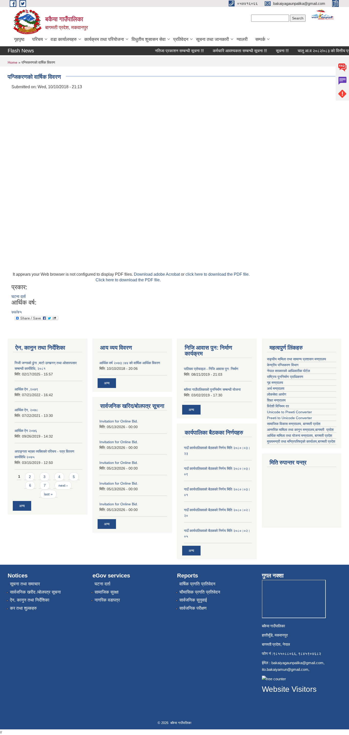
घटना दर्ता (18, 296)
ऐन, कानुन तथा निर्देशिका (29, 600)
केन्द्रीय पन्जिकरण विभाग (283, 365)
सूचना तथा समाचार (25, 584)
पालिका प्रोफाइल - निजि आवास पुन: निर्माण (211, 369)
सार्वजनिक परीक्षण (192, 608)
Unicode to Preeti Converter (289, 412)
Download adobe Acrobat (157, 274)
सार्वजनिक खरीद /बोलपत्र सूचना (35, 592)
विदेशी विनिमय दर (278, 406)
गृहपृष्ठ (19, 39)
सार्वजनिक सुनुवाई (193, 600)
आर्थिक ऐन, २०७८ (26, 410)
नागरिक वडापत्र (107, 600)
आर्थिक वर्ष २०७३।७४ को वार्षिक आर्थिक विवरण (129, 363)
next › (63, 485)
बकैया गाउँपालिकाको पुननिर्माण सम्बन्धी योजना (212, 389)
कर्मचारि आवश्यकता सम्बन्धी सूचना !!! (235, 51)
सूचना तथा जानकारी (212, 39)
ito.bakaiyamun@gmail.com (285, 669)
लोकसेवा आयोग (277, 394)
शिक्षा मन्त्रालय (277, 400)
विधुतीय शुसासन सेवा (149, 39)
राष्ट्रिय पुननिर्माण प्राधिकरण (285, 377)
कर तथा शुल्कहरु (23, 608)
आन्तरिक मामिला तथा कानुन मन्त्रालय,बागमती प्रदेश (301, 430)
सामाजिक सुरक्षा (107, 592)
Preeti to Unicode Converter (289, 418)
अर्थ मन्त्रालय (275, 388)
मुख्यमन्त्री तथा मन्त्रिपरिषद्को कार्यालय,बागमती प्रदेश (301, 441)
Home (12, 62)
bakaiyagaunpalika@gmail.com (297, 663)
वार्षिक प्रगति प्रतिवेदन (197, 584)
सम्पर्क (260, 39)
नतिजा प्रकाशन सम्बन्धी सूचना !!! (174, 51)
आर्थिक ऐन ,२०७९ (26, 389)
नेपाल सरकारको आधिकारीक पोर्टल (289, 371)
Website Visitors (289, 689)
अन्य (22, 506)
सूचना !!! (277, 51)
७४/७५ (16, 312)
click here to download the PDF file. (217, 274)
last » (48, 494)
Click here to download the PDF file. (128, 280)
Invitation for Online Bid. (118, 421)
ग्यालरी (242, 39)
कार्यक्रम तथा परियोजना (104, 39)
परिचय (37, 39)
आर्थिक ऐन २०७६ (26, 431)
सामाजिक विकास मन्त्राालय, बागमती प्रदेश (294, 424)
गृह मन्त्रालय (275, 383)
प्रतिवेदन (180, 39)
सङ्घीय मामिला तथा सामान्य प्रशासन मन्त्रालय (297, 359)
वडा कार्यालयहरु (64, 39)
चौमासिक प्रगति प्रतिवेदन (199, 592)
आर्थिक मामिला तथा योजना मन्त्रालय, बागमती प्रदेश (300, 435)
